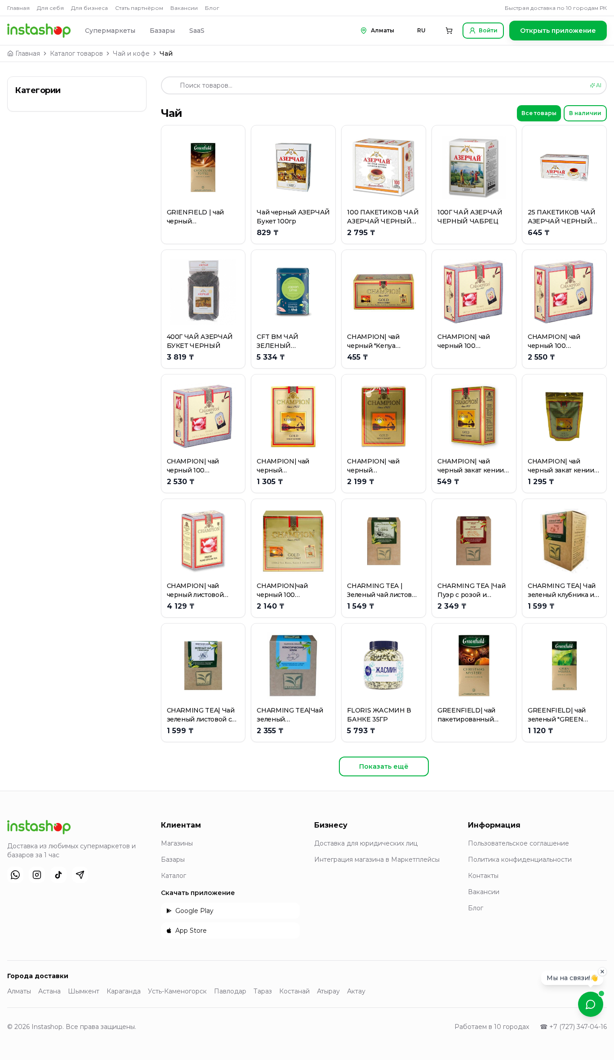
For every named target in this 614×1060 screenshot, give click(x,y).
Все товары (538, 113)
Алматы (19, 991)
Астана (49, 991)
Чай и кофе (131, 53)
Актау (356, 991)
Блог (212, 7)
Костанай (294, 991)
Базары (162, 31)
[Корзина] (449, 30)
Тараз (263, 991)
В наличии (585, 113)
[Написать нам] (590, 1004)
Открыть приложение (558, 31)
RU (421, 30)
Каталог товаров (76, 53)
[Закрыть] (602, 972)
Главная (18, 7)
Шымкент (83, 991)
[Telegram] (80, 875)
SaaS (197, 31)
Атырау (328, 991)
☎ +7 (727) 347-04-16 (573, 1027)
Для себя (50, 7)
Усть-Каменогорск (177, 991)
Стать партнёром (139, 7)
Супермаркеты (110, 31)
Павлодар (230, 991)
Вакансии (184, 7)
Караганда (124, 991)
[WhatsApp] (15, 875)
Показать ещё (384, 766)
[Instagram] (37, 875)
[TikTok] (58, 875)
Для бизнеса (89, 7)
